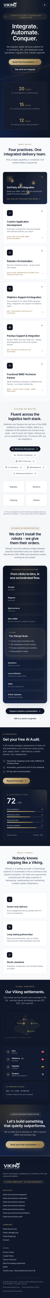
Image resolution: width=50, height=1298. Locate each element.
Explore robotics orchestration (24, 711)
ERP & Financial (26, 461)
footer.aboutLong (10, 1229)
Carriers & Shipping (26, 455)
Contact (6, 1240)
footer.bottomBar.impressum (12, 1291)
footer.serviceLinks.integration (15, 1194)
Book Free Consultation (24, 62)
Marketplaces (37, 467)
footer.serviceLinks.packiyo (14, 1209)
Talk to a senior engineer (25, 718)
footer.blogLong (9, 1236)
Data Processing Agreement (14, 1263)
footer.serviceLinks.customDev (15, 1198)
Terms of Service (9, 1259)
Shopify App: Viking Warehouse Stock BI (19, 1271)
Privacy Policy (8, 1252)
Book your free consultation (24, 1144)
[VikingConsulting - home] (10, 5)
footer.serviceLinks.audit (12, 1217)
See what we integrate (25, 69)
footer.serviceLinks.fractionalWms (16, 1213)
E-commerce (14, 467)
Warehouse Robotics (26, 473)
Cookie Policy (8, 1256)
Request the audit (15, 781)
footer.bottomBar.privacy (11, 1287)
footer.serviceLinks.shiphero (14, 1205)
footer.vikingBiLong (10, 1232)
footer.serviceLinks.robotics (14, 1202)
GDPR (5, 1267)
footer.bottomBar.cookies (30, 1287)
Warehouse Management (26, 449)
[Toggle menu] (44, 4)
